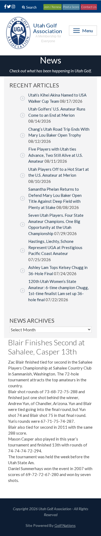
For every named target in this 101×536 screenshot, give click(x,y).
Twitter (9, 7)
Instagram (13, 7)
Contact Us (88, 7)
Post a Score (71, 7)
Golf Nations (65, 525)
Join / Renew (52, 7)
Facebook (4, 7)
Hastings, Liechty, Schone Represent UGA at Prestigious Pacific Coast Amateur (55, 247)
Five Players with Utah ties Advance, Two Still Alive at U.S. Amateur (55, 155)
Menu (87, 30)
